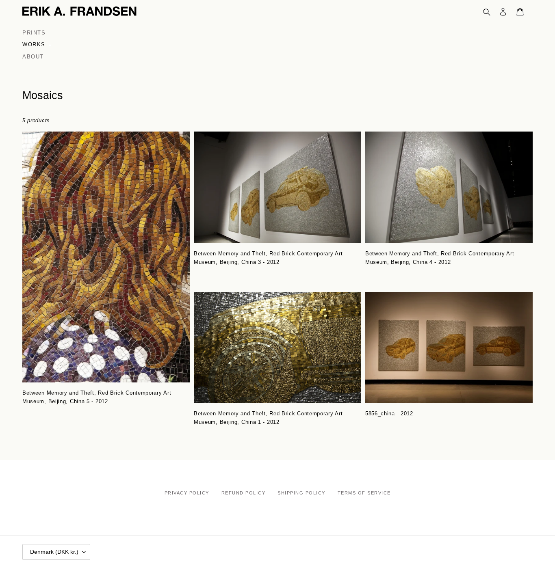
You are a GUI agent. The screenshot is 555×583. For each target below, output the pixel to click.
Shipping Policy (301, 492)
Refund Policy (243, 492)
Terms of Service (364, 492)
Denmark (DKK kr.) (54, 551)
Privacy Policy (187, 492)
